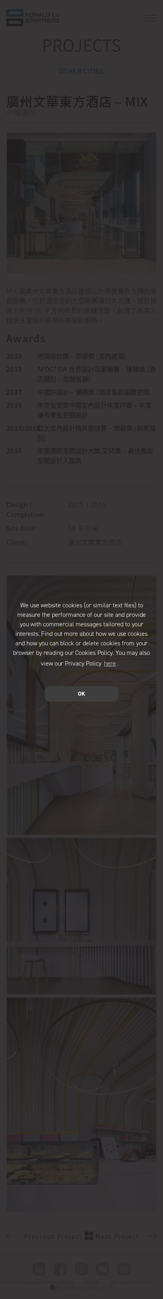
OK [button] (81, 694)
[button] (121, 664)
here (110, 663)
